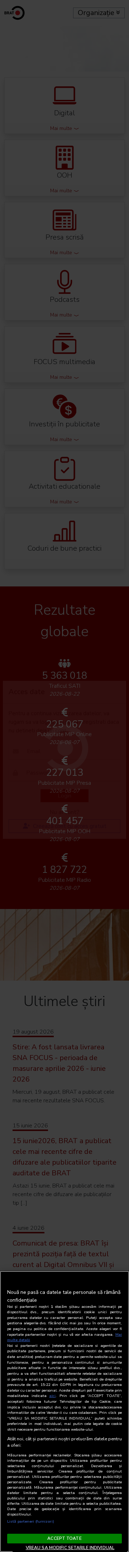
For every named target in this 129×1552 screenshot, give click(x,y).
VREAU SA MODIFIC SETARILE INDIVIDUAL (70, 1548)
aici (52, 1395)
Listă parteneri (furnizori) (30, 1521)
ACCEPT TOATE (64, 1538)
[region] (64, 1411)
